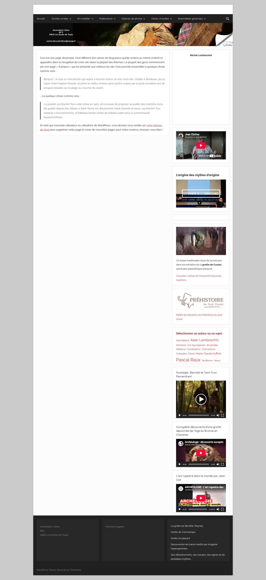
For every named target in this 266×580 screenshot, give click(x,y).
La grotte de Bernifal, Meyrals (187, 525)
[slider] (199, 415)
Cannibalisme (194, 349)
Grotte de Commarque (183, 532)
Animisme (181, 345)
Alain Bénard (182, 340)
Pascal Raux (188, 359)
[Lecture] (179, 415)
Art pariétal (212, 345)
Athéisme (181, 349)
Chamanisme (208, 349)
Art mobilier (83, 18)
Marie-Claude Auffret (208, 353)
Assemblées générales (190, 18)
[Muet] (218, 415)
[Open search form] (228, 18)
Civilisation (181, 353)
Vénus (217, 360)
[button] (201, 399)
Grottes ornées (60, 18)
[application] (201, 399)
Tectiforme (207, 360)
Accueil (41, 18)
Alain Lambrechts (204, 340)
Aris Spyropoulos (196, 345)
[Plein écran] (222, 415)
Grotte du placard (180, 538)
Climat (191, 353)
